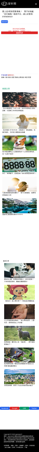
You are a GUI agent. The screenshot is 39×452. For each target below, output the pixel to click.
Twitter (34, 408)
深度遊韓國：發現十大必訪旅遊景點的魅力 (18, 385)
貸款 (16, 445)
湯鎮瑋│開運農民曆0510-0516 (12, 214)
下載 (26, 447)
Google (14, 408)
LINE (24, 408)
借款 (9, 77)
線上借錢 (7, 447)
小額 (6, 77)
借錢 (2, 77)
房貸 (29, 77)
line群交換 (19, 447)
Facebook (4, 408)
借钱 (26, 445)
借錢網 (21, 445)
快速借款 (32, 445)
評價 (13, 447)
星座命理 (5, 22)
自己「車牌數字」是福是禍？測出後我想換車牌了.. (19, 173)
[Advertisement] (19, 54)
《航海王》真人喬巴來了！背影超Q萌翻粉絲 (19, 301)
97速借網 (4, 75)
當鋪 (16, 77)
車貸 (26, 77)
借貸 (12, 77)
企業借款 (21, 77)
